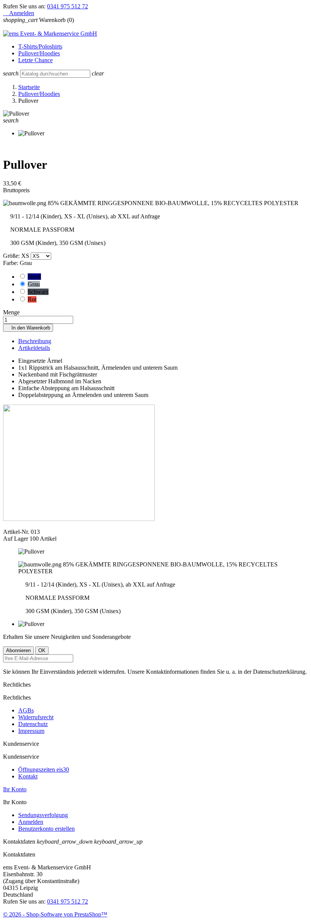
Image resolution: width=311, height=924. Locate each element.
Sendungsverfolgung (43, 815)
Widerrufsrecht (35, 717)
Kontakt (28, 776)
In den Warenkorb (28, 328)
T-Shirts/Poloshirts (40, 46)
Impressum (31, 731)
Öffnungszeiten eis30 (43, 769)
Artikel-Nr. (17, 532)
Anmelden (30, 822)
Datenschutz (33, 724)
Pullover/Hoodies (39, 53)
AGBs (26, 710)
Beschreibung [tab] (34, 341)
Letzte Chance (35, 60)
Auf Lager (15, 538)
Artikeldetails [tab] (34, 348)
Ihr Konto (15, 789)
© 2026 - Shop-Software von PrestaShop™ (55, 914)
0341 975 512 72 (67, 6)
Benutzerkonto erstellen (46, 828)
